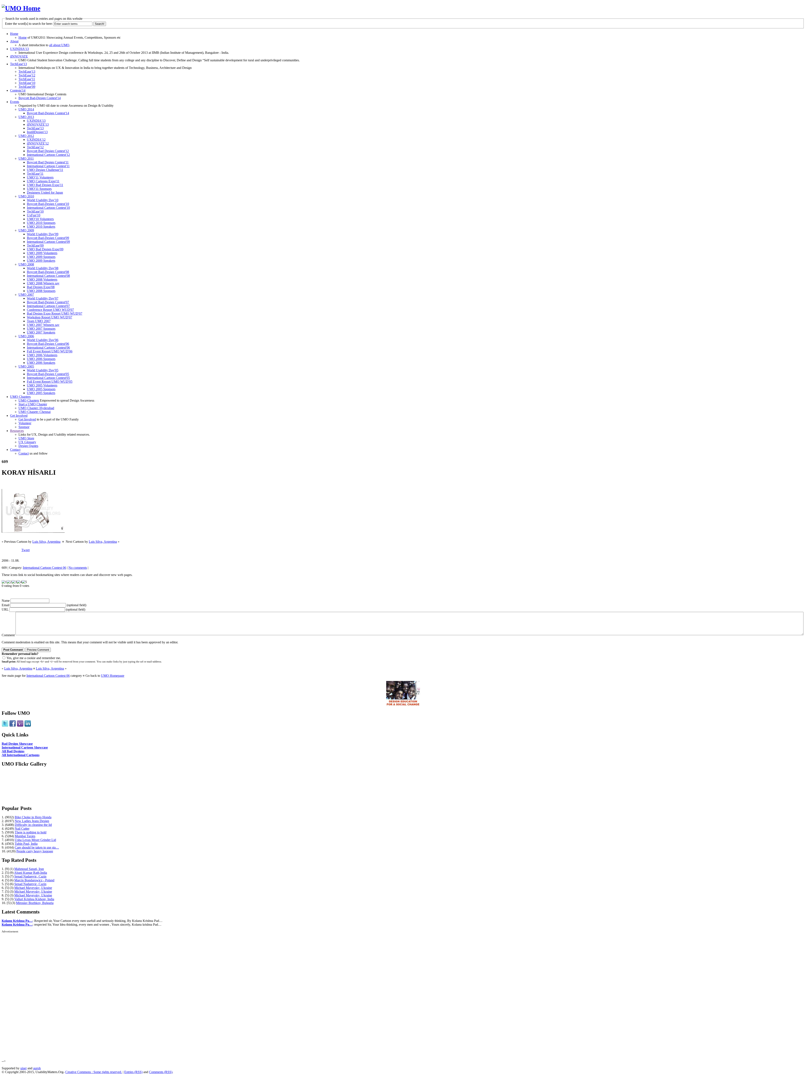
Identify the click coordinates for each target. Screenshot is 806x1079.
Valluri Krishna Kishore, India (34, 899)
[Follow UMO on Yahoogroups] (20, 726)
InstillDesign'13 (37, 132)
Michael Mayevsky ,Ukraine (33, 888)
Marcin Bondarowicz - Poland (34, 880)
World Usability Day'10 (42, 200)
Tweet (25, 550)
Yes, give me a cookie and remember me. (34, 658)
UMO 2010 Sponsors (41, 223)
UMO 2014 (26, 109)
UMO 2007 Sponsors (41, 328)
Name (6, 600)
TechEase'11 (26, 79)
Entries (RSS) (133, 1072)
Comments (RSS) (160, 1072)
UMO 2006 (26, 336)
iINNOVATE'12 (38, 143)
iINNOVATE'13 (38, 124)
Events (14, 102)
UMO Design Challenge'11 (45, 170)
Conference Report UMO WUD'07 (50, 309)
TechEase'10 (26, 83)
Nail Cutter (22, 828)
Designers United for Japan (45, 192)
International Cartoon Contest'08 (48, 275)
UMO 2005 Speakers (41, 393)
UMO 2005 (26, 366)
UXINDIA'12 (36, 139)
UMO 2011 (26, 158)
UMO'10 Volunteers (40, 219)
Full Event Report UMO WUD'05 (49, 381)
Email (5, 605)
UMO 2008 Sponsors (41, 291)
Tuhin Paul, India (26, 843)
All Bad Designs (13, 751)
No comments (77, 567)
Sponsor (23, 427)
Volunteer (24, 423)
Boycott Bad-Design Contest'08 (48, 272)
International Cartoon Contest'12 (48, 154)
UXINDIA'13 (19, 49)
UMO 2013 (26, 117)
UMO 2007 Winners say (43, 325)
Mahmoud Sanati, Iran (29, 869)
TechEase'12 (26, 75)
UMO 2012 (26, 136)
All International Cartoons (20, 755)
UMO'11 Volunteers (40, 177)
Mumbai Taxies (25, 836)
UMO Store (26, 438)
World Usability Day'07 (42, 298)
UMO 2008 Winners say (43, 283)
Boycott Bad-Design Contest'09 (48, 238)
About (14, 41)
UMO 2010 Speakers (41, 226)
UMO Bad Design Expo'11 (45, 185)
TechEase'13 (18, 64)
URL (5, 609)
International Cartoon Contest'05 (48, 378)
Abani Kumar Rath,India (30, 872)
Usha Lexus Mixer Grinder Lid (35, 840)
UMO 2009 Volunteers (42, 253)
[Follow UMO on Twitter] (5, 726)
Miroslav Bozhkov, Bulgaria (35, 903)
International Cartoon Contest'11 (48, 166)
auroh (37, 1068)
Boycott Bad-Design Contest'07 (48, 302)
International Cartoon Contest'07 (48, 306)
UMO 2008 (26, 264)
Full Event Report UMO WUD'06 (49, 351)
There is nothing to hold (30, 832)
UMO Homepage (112, 675)
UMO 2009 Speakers (41, 260)
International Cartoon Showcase (25, 747)
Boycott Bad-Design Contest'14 (39, 98)
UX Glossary (27, 442)
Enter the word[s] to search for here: (29, 23)
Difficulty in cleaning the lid (33, 825)
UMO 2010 (26, 196)
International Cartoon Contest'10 (48, 207)
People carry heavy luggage (34, 851)
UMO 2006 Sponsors (41, 359)
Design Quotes (28, 446)
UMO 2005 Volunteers (42, 385)
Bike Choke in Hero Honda (33, 817)
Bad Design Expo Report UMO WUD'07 (54, 313)
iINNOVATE (19, 56)
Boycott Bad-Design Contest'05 (48, 374)
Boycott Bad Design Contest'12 (48, 151)
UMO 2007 (26, 294)
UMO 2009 (26, 230)
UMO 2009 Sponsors (41, 257)
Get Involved (18, 415)
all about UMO (59, 45)
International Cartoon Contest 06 (44, 567)
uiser (23, 1068)
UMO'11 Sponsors (39, 189)
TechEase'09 (26, 86)
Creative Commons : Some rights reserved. (93, 1072)
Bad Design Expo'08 (41, 287)
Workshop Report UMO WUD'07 (49, 317)
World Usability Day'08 (42, 268)
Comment (8, 635)
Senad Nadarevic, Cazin (30, 876)
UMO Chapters (20, 396)
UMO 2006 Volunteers (42, 355)
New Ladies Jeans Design (32, 821)
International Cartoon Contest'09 (48, 241)
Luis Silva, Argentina (46, 541)
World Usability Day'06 (42, 340)
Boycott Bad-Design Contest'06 (48, 344)
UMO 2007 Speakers (41, 332)
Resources (17, 430)
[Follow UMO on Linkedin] (27, 726)
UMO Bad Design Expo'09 (45, 249)
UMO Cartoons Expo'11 (43, 181)
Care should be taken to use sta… (37, 847)
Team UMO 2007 (39, 321)
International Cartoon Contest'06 (48, 347)
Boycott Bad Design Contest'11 (48, 162)
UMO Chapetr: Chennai (34, 412)
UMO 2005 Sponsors (41, 389)
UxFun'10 (33, 215)
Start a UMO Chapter (32, 404)
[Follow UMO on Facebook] (12, 726)
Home (14, 33)
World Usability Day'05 (42, 370)
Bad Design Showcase (17, 743)
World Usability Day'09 (42, 234)
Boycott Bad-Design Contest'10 (48, 204)
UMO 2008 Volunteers (42, 279)
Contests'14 (17, 90)
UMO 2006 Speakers (41, 362)
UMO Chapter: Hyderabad (36, 408)
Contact (15, 449)
